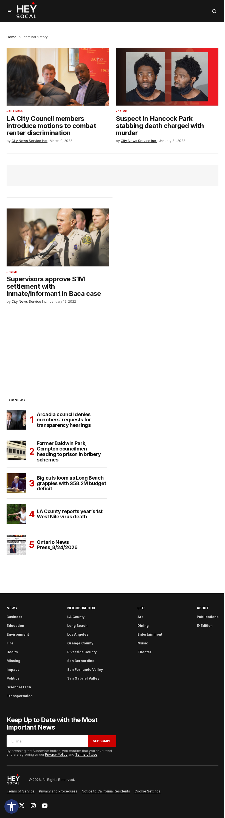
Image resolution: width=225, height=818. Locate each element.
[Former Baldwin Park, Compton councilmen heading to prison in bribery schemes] (16, 450)
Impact (13, 669)
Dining (143, 626)
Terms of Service (21, 791)
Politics (13, 678)
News (12, 608)
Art (140, 617)
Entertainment (149, 634)
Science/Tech (19, 687)
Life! (141, 608)
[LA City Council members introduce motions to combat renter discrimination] (58, 76)
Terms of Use (86, 754)
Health (12, 652)
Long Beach (77, 626)
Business (16, 111)
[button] (11, 806)
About (203, 608)
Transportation (20, 696)
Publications (207, 617)
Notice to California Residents (106, 791)
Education (15, 626)
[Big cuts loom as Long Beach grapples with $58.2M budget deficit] (16, 483)
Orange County (80, 643)
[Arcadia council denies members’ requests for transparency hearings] (16, 420)
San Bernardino (80, 661)
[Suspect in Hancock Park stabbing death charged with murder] (167, 76)
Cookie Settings (147, 791)
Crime (122, 111)
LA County (76, 617)
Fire (10, 643)
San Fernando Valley (85, 669)
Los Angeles (77, 634)
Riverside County (82, 652)
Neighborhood (81, 608)
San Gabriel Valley (83, 678)
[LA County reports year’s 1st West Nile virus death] (16, 514)
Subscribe (102, 741)
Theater (144, 652)
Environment (18, 634)
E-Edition (205, 626)
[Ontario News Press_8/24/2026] (16, 545)
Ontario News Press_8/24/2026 (57, 544)
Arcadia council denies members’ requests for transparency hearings (64, 419)
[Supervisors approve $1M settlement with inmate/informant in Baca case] (58, 237)
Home (11, 37)
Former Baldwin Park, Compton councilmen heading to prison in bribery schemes (69, 451)
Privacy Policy (56, 754)
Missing (13, 661)
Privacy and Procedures (58, 791)
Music (142, 643)
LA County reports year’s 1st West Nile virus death (70, 514)
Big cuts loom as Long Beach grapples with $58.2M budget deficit (71, 483)
